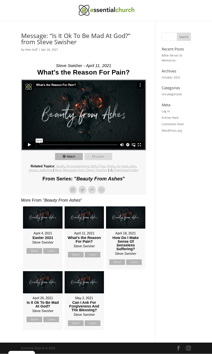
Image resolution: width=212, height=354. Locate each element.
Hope (111, 166)
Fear (101, 166)
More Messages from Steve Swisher (81, 170)
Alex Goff (31, 49)
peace (33, 170)
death (60, 166)
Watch (71, 156)
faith (93, 166)
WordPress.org (172, 130)
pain (132, 166)
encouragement (77, 166)
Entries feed (170, 118)
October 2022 (171, 77)
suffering (46, 170)
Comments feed (173, 124)
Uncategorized (172, 94)
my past (122, 166)
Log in (166, 111)
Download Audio (126, 170)
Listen (100, 156)
